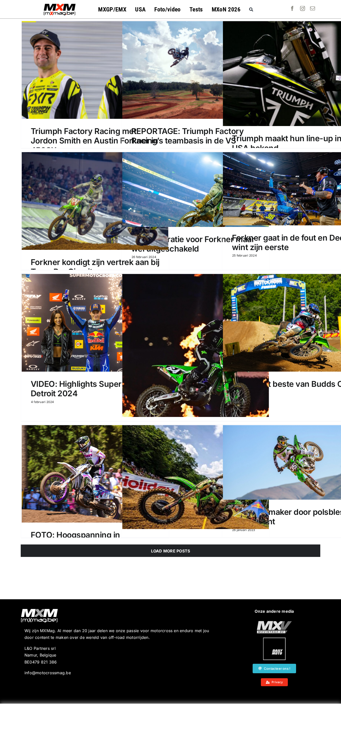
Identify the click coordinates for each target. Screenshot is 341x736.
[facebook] (292, 8)
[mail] (312, 8)
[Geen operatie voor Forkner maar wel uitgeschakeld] (195, 189)
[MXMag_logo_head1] (59, 4)
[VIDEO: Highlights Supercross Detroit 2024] (95, 323)
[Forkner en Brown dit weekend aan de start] (195, 477)
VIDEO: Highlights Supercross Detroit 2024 (86, 388)
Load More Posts (170, 550)
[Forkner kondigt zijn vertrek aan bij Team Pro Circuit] (95, 201)
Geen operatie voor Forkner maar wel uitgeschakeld (193, 244)
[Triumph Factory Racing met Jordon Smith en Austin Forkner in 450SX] (95, 70)
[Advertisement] (170, 720)
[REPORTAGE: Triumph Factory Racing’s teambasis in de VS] (195, 70)
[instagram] (302, 8)
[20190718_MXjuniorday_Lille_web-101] (274, 622)
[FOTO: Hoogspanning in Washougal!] (95, 474)
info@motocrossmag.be (47, 672)
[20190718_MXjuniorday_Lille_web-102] (274, 639)
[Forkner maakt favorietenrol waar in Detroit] (195, 345)
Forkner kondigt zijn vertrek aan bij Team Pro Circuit (95, 266)
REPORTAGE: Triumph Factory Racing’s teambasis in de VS (187, 135)
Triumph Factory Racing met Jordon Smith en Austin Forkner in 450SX (94, 140)
